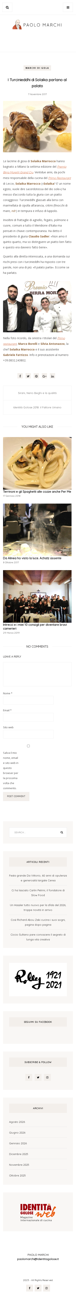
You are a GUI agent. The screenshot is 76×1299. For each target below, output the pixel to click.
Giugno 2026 (17, 1132)
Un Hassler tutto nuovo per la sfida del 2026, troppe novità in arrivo (38, 907)
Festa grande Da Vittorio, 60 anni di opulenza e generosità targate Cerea (38, 878)
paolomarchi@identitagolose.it (38, 1259)
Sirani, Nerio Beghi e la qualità (37, 393)
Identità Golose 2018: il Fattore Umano (37, 407)
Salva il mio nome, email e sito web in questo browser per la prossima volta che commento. (10, 770)
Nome (7, 693)
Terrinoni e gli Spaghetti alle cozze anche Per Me (37, 491)
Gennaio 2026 (18, 1143)
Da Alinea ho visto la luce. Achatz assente (32, 558)
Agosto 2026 (17, 1121)
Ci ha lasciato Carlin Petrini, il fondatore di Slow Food (38, 893)
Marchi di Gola (37, 68)
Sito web (8, 727)
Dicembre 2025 (18, 1154)
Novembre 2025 (19, 1164)
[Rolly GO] (38, 979)
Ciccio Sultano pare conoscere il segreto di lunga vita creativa (38, 937)
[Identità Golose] (38, 1211)
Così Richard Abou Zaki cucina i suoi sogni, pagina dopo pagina (38, 922)
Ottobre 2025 (17, 1175)
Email (7, 710)
